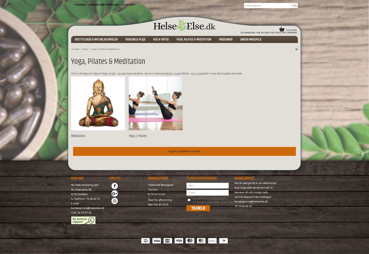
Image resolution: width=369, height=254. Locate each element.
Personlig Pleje (135, 39)
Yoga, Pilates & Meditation (193, 39)
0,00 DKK (291, 30)
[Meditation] (98, 103)
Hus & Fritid (161, 39)
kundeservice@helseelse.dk (87, 208)
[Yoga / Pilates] (156, 103)
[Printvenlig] (296, 49)
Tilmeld (198, 208)
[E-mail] (207, 192)
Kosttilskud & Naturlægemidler (96, 39)
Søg (295, 5)
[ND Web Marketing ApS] (184, 25)
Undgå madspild (250, 39)
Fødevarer (226, 39)
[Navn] (207, 185)
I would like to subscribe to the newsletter (210, 200)
